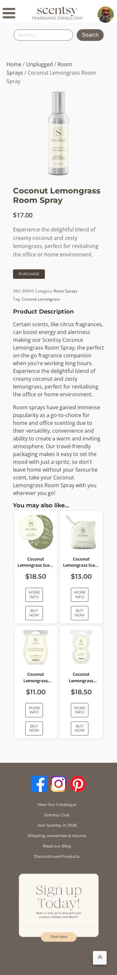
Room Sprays (65, 291)
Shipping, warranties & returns (57, 835)
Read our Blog (57, 846)
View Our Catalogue (56, 804)
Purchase (29, 274)
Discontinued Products (57, 856)
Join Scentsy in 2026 (57, 825)
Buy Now (34, 612)
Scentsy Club (57, 814)
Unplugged (39, 64)
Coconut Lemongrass (41, 299)
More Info (34, 594)
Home (13, 64)
